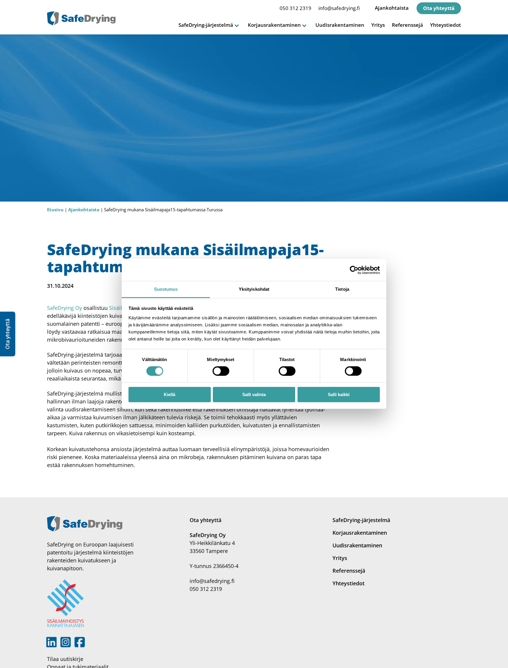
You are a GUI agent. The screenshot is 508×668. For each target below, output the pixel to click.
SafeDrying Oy (64, 307)
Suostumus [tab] (166, 289)
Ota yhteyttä (438, 8)
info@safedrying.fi (339, 8)
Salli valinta (254, 394)
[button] (7, 334)
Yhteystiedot (445, 24)
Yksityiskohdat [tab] (254, 289)
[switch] (221, 371)
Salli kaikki (339, 394)
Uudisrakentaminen (339, 24)
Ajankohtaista (392, 7)
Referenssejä (407, 24)
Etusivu (55, 209)
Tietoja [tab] (342, 289)
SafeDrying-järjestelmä (361, 520)
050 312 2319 (295, 8)
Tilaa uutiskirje (65, 658)
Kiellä (169, 394)
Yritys (378, 24)
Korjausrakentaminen (359, 532)
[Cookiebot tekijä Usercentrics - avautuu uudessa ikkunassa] (354, 269)
